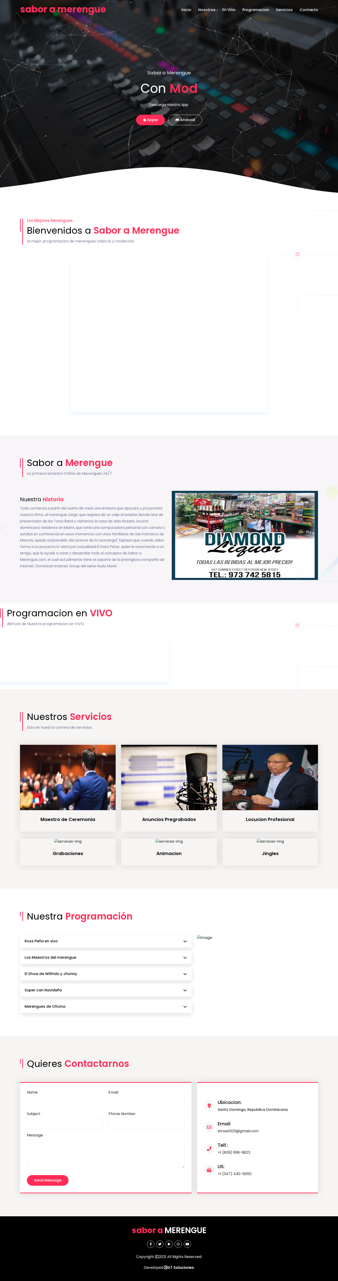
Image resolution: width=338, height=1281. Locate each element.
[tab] (106, 941)
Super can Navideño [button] (43, 990)
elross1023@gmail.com (238, 1127)
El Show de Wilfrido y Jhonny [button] (51, 973)
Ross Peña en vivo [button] (41, 941)
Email (113, 1092)
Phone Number (122, 1113)
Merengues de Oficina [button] (45, 1006)
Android (187, 119)
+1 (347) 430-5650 (235, 1169)
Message (35, 1135)
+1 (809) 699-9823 (234, 1148)
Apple (152, 119)
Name (32, 1092)
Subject (33, 1113)
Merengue (169, 1230)
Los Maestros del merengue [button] (50, 957)
